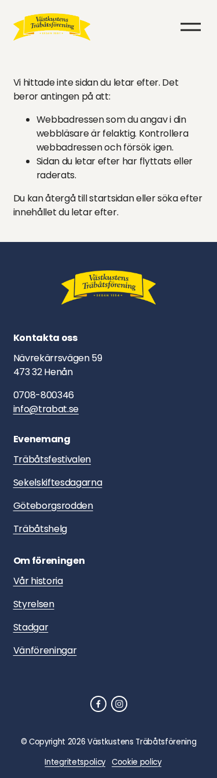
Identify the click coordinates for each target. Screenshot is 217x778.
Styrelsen (33, 604)
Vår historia (38, 581)
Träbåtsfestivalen (52, 459)
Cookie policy (136, 762)
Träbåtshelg (40, 528)
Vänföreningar (45, 650)
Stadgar (31, 627)
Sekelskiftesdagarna (57, 482)
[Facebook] (98, 704)
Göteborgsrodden (53, 505)
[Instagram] (119, 704)
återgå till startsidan (89, 198)
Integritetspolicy (75, 762)
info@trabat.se (46, 409)
